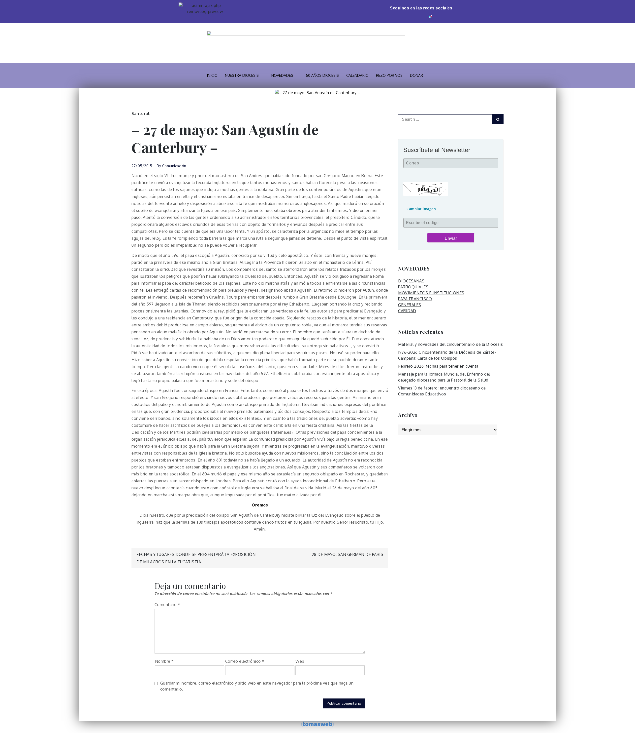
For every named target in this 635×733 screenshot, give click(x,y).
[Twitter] (410, 16)
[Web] (438, 16)
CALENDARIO (357, 75)
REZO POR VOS (389, 75)
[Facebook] (404, 16)
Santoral (140, 113)
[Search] (498, 119)
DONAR (416, 75)
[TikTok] (431, 16)
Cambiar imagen (421, 208)
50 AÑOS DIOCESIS (322, 75)
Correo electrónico (244, 661)
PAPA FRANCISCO (415, 298)
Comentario (167, 604)
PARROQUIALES (413, 286)
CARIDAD (407, 310)
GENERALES (409, 304)
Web (299, 661)
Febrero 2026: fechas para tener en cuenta (438, 366)
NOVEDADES (282, 75)
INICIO (212, 75)
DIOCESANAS (411, 280)
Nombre (164, 661)
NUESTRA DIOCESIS (242, 75)
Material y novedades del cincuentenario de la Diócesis (450, 344)
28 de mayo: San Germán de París (347, 554)
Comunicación (174, 166)
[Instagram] (424, 16)
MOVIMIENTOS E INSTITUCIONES (431, 292)
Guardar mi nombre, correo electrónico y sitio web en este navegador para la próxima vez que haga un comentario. (257, 686)
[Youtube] (417, 16)
